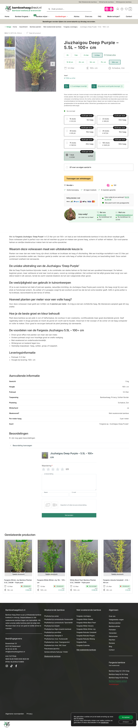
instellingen (105, 722)
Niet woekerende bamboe (52, 27)
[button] (130, 9)
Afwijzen (126, 722)
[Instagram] (6, 666)
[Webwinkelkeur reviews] (109, 9)
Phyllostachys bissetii (51, 626)
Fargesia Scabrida (83, 645)
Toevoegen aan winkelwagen (78, 178)
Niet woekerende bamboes (86, 650)
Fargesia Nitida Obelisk (85, 619)
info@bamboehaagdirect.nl (124, 215)
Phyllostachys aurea (51, 616)
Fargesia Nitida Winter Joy (86, 629)
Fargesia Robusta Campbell (86, 632)
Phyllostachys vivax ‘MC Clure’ (55, 645)
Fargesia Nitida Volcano (85, 626)
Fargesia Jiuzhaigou (71, 27)
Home (15, 27)
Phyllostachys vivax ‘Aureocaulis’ (56, 639)
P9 (67, 55)
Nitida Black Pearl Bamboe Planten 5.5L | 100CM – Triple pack (83, 581)
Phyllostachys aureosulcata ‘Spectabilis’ (58, 622)
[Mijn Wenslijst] (126, 9)
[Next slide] (52, 64)
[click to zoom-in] (35, 64)
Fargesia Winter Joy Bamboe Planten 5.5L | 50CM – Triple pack (18, 581)
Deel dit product (35, 33)
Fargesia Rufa (81, 642)
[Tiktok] (11, 666)
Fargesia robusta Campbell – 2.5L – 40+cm (116, 581)
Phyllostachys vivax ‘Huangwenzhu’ (57, 642)
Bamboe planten (35, 27)
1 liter (76, 55)
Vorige (8, 27)
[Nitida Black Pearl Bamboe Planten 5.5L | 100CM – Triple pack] (84, 558)
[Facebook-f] (16, 666)
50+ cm (92, 62)
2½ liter (86, 55)
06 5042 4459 (101, 215)
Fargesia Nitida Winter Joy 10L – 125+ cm (51, 581)
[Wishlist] (28, 544)
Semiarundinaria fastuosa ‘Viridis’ (56, 652)
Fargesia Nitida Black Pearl (86, 622)
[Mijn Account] (117, 9)
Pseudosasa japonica (51, 649)
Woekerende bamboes (52, 656)
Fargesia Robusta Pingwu (86, 635)
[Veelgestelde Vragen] (122, 9)
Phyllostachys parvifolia (52, 632)
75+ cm (103, 62)
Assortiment (23, 27)
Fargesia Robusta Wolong (86, 639)
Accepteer (126, 717)
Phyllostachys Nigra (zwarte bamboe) (57, 629)
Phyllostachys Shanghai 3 (53, 635)
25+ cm (81, 62)
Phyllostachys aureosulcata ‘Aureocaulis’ (58, 619)
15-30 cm (70, 62)
